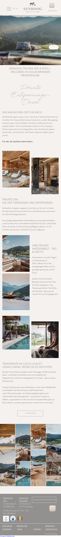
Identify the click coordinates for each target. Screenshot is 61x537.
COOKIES (37, 529)
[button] (9, 8)
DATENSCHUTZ (51, 529)
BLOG (19, 529)
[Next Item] (55, 455)
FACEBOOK (6, 529)
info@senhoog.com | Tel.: (14, 511)
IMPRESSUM (49, 526)
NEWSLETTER (22, 526)
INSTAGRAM (7, 526)
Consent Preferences (7, 536)
